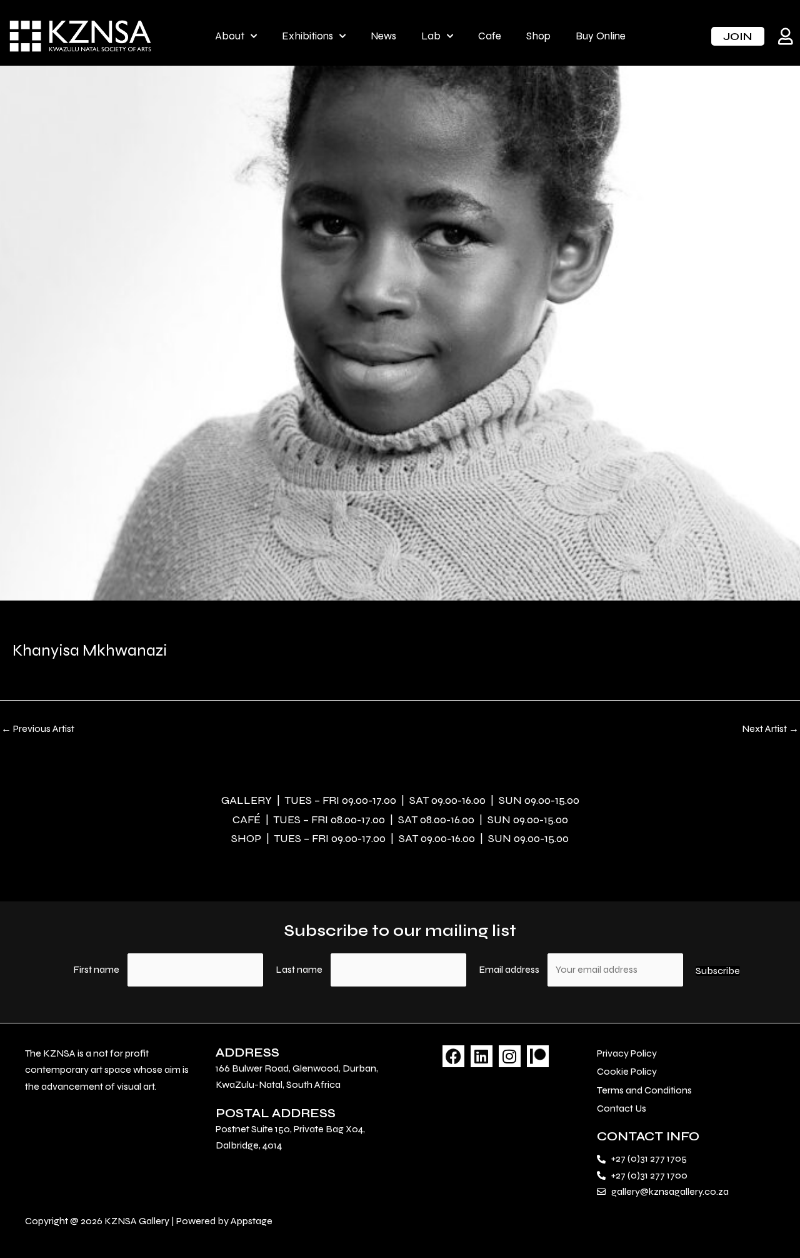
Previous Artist (37, 729)
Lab (431, 36)
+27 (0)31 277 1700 (649, 1175)
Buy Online (601, 36)
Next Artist (770, 729)
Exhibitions (307, 36)
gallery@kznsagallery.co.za (670, 1191)
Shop (538, 36)
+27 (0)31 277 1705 (649, 1158)
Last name (299, 969)
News (383, 36)
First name (96, 969)
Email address (510, 969)
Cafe (489, 36)
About (229, 36)
